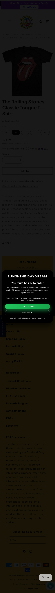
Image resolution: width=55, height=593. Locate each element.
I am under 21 (27, 313)
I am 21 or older (27, 306)
